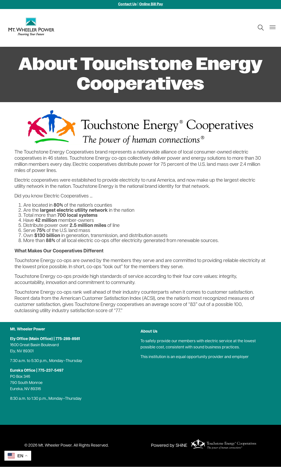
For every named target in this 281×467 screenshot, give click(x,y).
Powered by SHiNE (169, 445)
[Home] (32, 28)
